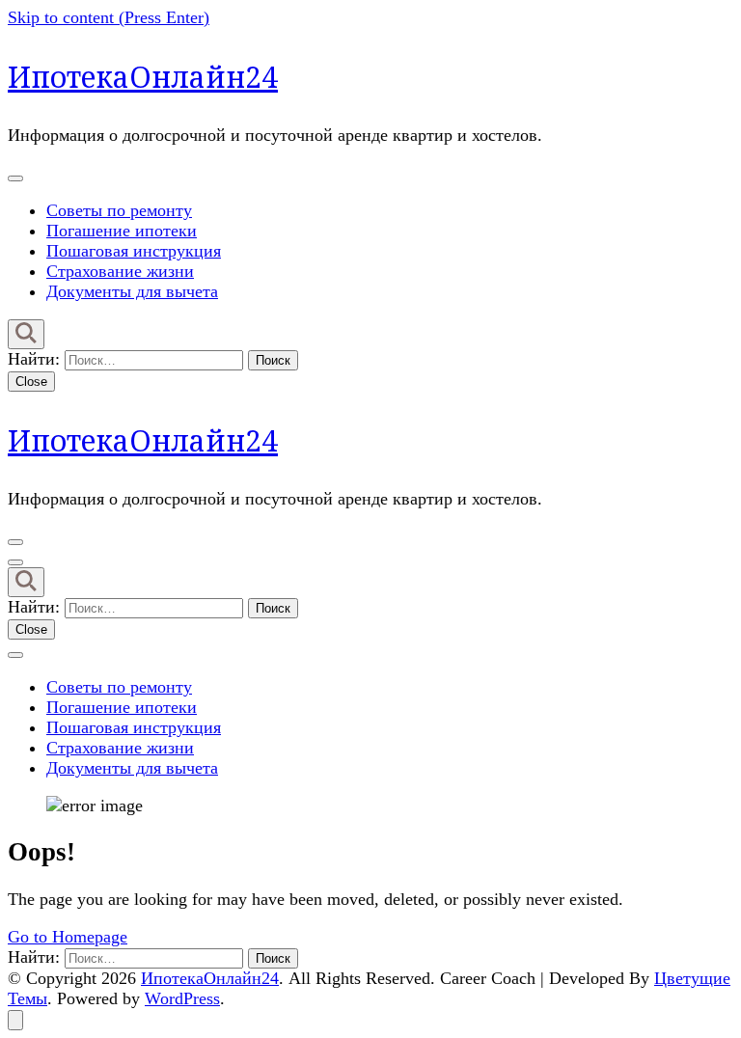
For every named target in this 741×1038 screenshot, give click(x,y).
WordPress (182, 998)
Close (31, 381)
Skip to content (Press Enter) (108, 17)
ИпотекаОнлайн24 (143, 76)
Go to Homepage (67, 936)
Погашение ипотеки (121, 230)
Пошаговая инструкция (133, 250)
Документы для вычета (132, 291)
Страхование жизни (120, 271)
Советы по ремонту (119, 210)
